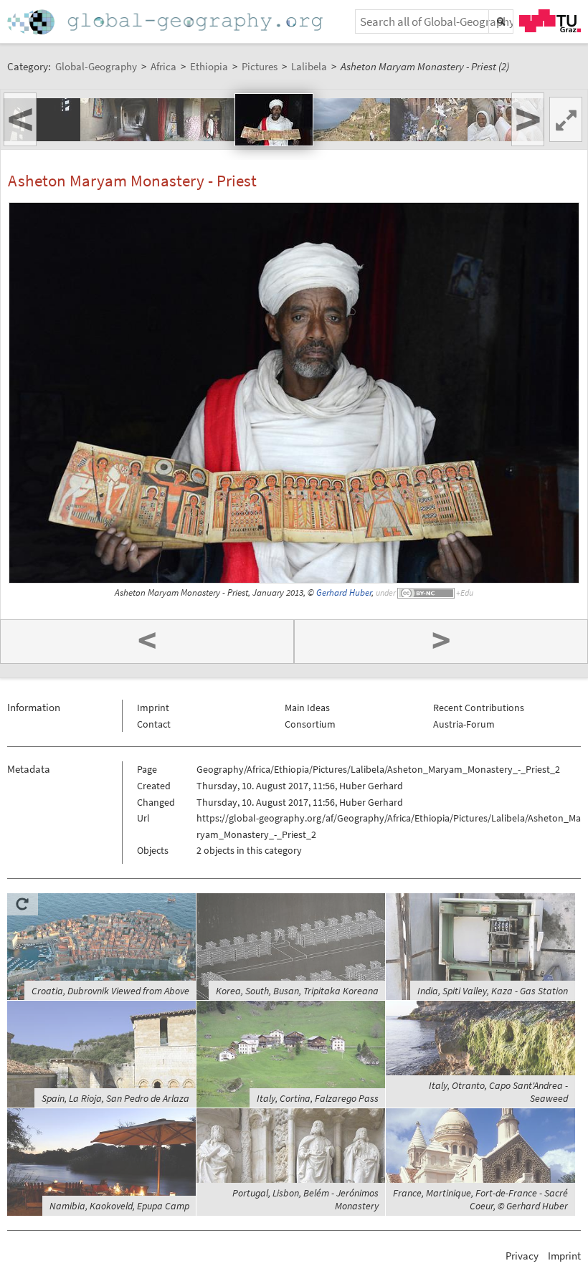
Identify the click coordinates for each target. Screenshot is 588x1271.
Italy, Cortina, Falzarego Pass (318, 1098)
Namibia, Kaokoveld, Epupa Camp (119, 1205)
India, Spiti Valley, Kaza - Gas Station (492, 990)
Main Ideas (307, 707)
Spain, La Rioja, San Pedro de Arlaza (115, 1098)
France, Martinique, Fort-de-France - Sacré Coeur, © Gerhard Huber (480, 1199)
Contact (154, 724)
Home (166, 21)
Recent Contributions (478, 707)
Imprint (153, 707)
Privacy (522, 1255)
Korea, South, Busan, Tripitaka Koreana (297, 990)
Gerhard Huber (343, 592)
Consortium (310, 724)
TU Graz (550, 20)
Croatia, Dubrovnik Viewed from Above (110, 990)
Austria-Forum (464, 724)
